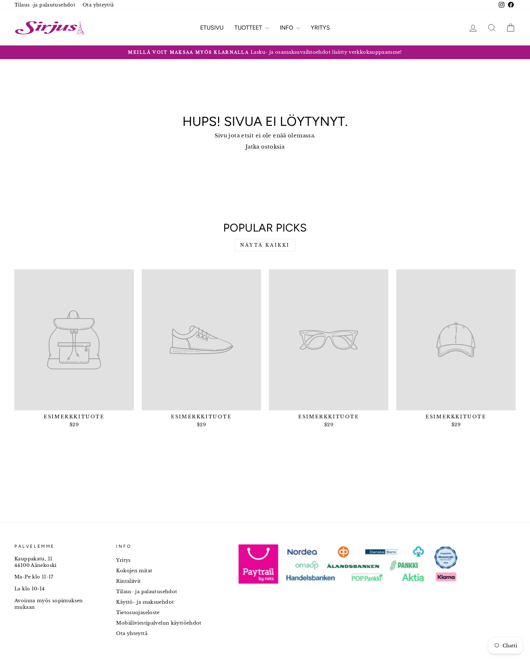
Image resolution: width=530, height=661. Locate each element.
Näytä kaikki (265, 245)
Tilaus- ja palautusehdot (146, 591)
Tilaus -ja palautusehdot (44, 5)
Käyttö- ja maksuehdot (145, 602)
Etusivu (212, 27)
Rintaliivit (128, 581)
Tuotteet (249, 27)
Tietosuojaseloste (137, 612)
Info (287, 27)
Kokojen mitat (134, 570)
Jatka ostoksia (265, 146)
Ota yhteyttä (98, 5)
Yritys (320, 27)
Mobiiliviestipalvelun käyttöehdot (158, 623)
